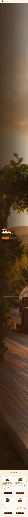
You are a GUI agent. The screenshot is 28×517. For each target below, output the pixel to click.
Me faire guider (13, 237)
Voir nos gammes (5, 237)
